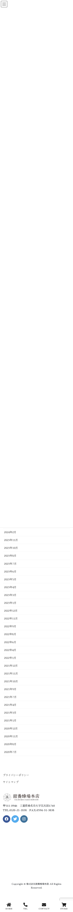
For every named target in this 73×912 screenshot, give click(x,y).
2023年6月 (10, 571)
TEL (25, 909)
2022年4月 (10, 650)
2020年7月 (10, 752)
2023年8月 (10, 555)
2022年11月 (11, 618)
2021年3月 (10, 712)
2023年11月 (11, 540)
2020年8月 (10, 744)
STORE (64, 909)
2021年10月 (11, 681)
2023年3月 (10, 595)
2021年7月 (10, 697)
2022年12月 (11, 610)
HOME (8, 909)
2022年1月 (10, 658)
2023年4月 (10, 587)
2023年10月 (11, 548)
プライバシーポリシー (16, 775)
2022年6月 (10, 642)
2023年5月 (10, 579)
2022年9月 (10, 626)
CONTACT (44, 909)
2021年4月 (10, 705)
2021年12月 (11, 665)
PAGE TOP (67, 895)
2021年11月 (11, 673)
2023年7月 (10, 563)
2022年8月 (10, 634)
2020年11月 (11, 736)
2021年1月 (10, 720)
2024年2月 (10, 532)
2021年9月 (10, 689)
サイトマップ (11, 782)
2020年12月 (11, 728)
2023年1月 (10, 603)
